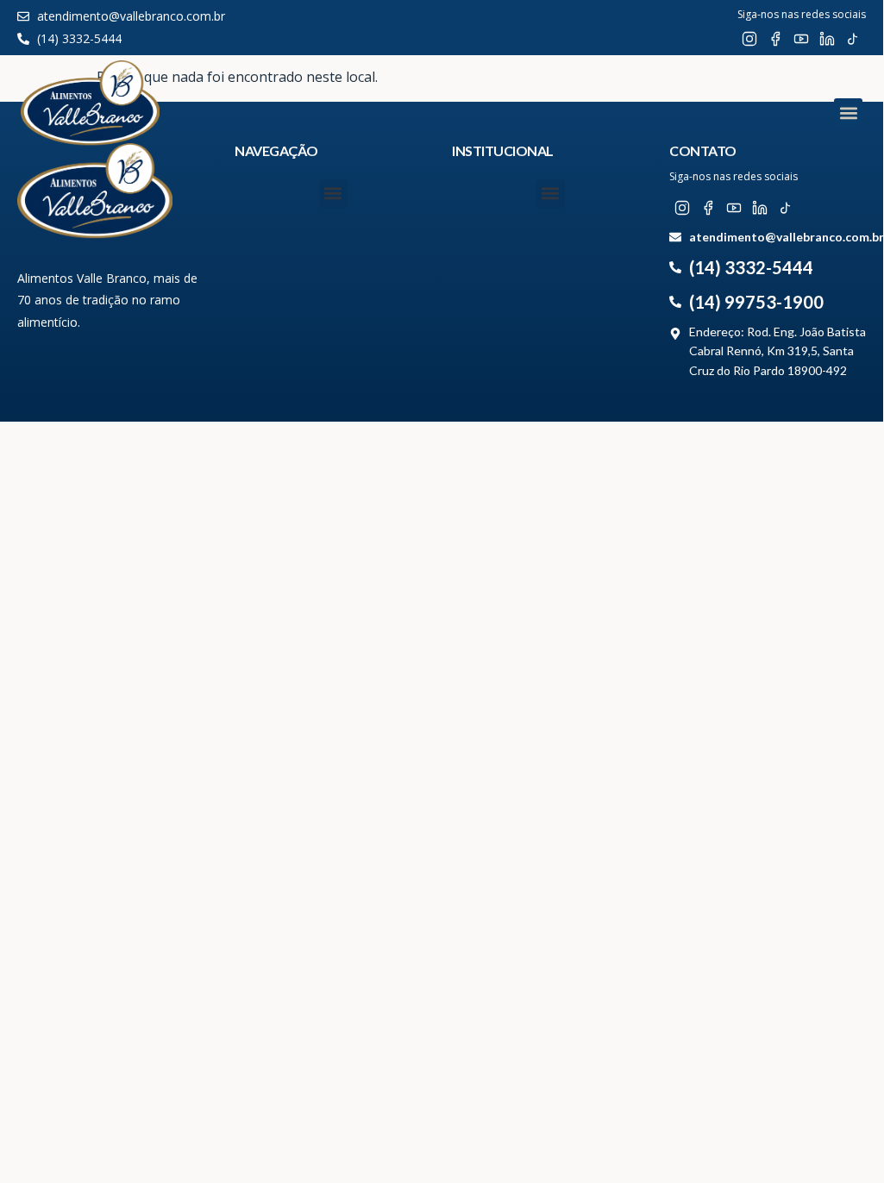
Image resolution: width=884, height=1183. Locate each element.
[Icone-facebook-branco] (775, 39)
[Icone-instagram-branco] (749, 39)
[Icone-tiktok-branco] (853, 39)
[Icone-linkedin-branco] (827, 39)
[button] (848, 112)
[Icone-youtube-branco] (801, 39)
